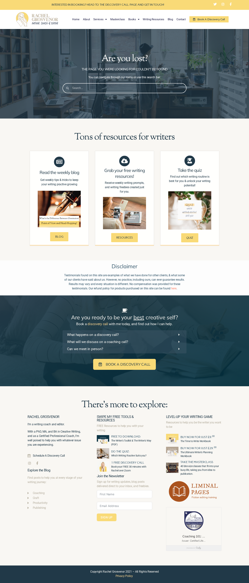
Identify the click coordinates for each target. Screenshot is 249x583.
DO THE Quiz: (120, 451)
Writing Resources (153, 19)
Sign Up (107, 517)
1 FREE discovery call (127, 462)
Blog (170, 19)
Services (98, 19)
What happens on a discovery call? (93, 335)
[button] (124, 334)
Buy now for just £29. (198, 448)
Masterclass (117, 19)
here (173, 288)
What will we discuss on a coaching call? (97, 342)
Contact (181, 19)
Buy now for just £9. (197, 437)
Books (132, 19)
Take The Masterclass (196, 462)
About (86, 19)
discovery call (97, 324)
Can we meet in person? (85, 349)
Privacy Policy (124, 576)
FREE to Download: (126, 436)
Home (75, 19)
